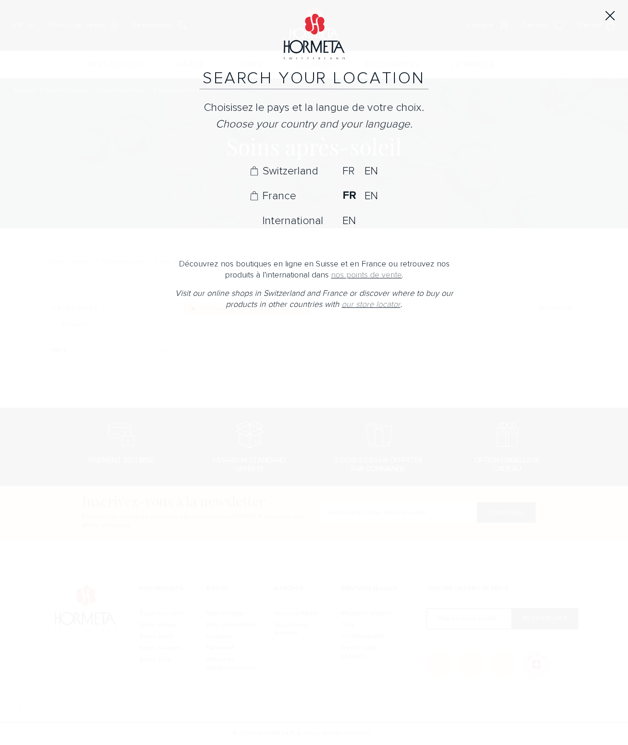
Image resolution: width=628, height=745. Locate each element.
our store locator (371, 304)
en (371, 170)
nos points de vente (366, 275)
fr (348, 170)
